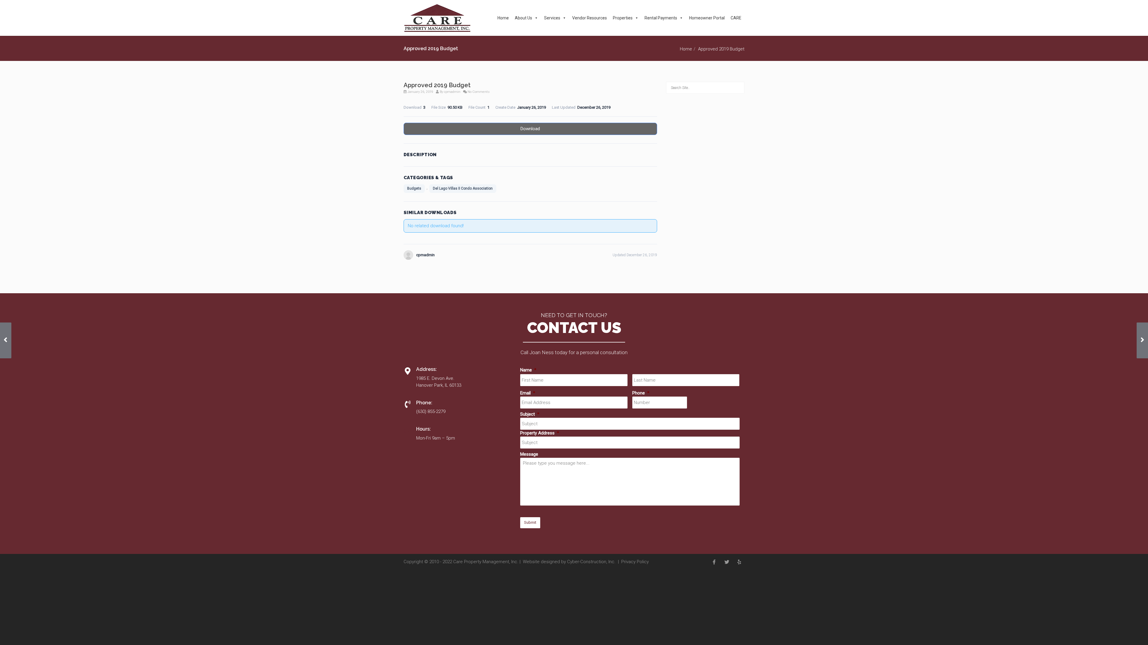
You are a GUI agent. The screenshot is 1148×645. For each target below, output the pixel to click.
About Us (523, 18)
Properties (623, 18)
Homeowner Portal (707, 18)
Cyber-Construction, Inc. (591, 561)
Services (552, 18)
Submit (530, 522)
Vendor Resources (589, 18)
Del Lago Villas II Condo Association (463, 188)
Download (530, 128)
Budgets (414, 188)
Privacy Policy (635, 561)
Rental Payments (661, 18)
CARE (736, 18)
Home (503, 18)
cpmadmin (452, 92)
